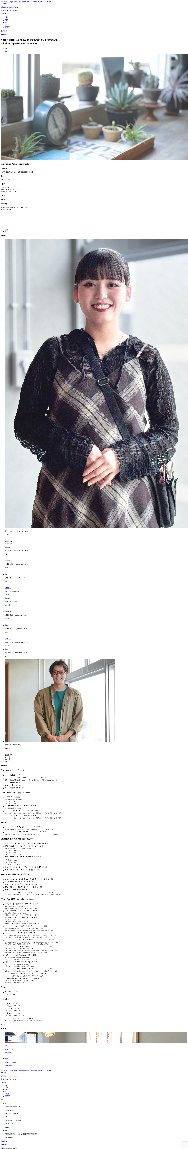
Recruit (7, 27)
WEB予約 (4, 35)
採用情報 (4, 31)
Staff (6, 20)
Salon (6, 17)
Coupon (7, 26)
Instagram (15, 7)
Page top (3, 1072)
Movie (7, 24)
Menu (6, 22)
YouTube (14, 10)
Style (6, 19)
